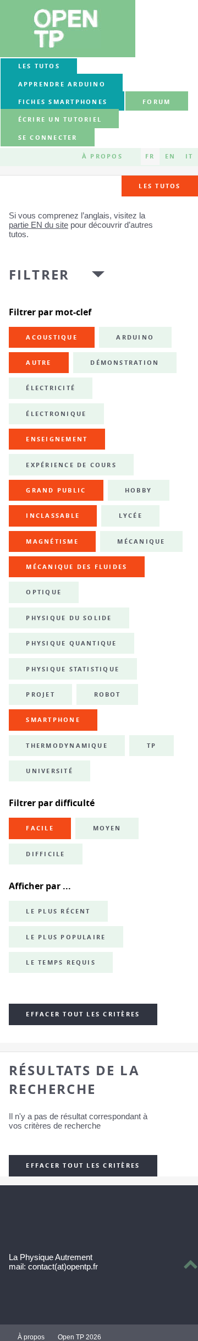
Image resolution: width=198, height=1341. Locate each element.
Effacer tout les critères (83, 1014)
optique (44, 592)
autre (38, 362)
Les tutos (39, 66)
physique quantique (71, 643)
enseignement (56, 439)
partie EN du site (38, 224)
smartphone (53, 719)
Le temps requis (61, 962)
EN (170, 156)
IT (189, 156)
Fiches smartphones (62, 101)
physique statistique (72, 669)
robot (107, 694)
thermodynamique (67, 745)
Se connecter (48, 137)
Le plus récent (58, 911)
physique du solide (69, 618)
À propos (102, 156)
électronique (56, 413)
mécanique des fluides (76, 566)
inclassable (53, 515)
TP (151, 745)
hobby (138, 490)
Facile (39, 828)
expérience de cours (71, 465)
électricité (50, 388)
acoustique (51, 337)
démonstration (124, 362)
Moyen (107, 828)
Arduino (135, 337)
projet (40, 694)
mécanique (141, 541)
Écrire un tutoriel (60, 120)
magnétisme (52, 541)
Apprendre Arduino (62, 84)
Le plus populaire (66, 937)
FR (150, 156)
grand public (56, 490)
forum (156, 101)
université (49, 771)
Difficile (45, 854)
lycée (130, 515)
